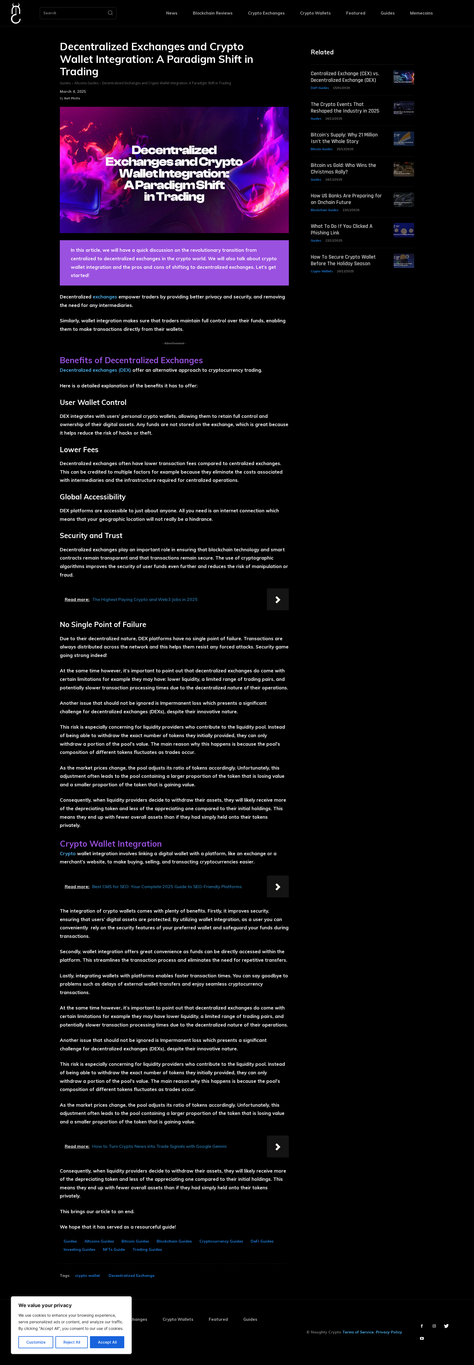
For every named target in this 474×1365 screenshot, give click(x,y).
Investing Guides (79, 1249)
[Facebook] (422, 1326)
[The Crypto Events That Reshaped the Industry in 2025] (404, 108)
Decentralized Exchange (131, 1275)
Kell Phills (72, 98)
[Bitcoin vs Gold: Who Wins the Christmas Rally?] (404, 169)
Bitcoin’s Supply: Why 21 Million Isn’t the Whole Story (344, 138)
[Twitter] (446, 1326)
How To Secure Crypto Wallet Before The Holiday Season (343, 260)
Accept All (107, 1342)
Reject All (71, 1342)
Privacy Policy (389, 1332)
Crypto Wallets (322, 271)
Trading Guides (147, 1249)
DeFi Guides (262, 1241)
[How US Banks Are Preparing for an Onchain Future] (404, 199)
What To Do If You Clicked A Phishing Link (342, 229)
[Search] (110, 13)
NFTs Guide (114, 1249)
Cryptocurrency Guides (221, 1241)
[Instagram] (434, 1326)
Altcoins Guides (86, 83)
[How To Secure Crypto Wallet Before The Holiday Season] (404, 261)
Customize (36, 1342)
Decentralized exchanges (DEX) (95, 370)
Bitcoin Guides (135, 1241)
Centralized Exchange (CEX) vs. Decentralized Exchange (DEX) (345, 77)
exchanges (105, 297)
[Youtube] (422, 1338)
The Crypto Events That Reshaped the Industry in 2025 (345, 107)
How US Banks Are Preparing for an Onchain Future (346, 199)
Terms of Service (358, 1332)
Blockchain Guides (174, 1241)
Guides (65, 83)
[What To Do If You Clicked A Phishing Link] (404, 230)
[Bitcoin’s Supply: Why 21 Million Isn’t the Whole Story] (404, 139)
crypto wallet (87, 1275)
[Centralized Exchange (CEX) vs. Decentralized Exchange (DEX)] (404, 77)
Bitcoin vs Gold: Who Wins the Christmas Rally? (343, 168)
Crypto (68, 853)
